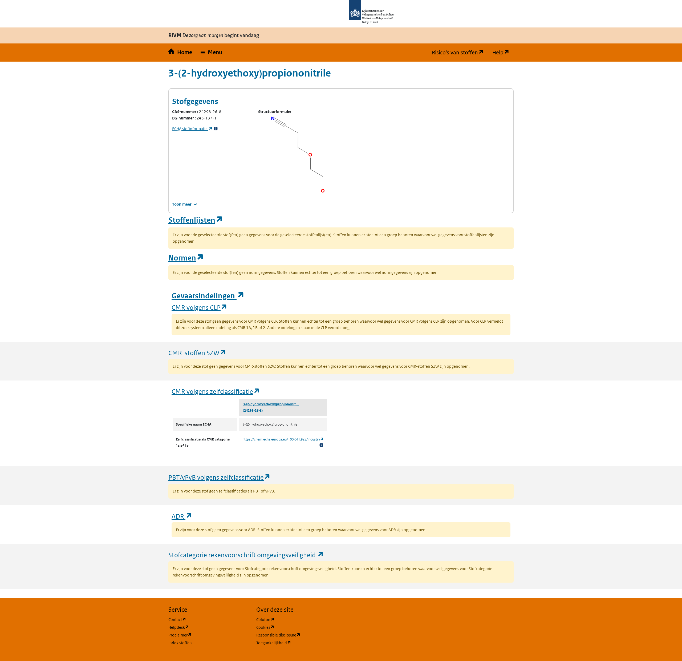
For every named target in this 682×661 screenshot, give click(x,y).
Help (503, 52)
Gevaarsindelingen (208, 296)
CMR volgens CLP (200, 307)
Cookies (290, 627)
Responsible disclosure (297, 635)
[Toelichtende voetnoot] (321, 445)
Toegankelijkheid (297, 642)
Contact (202, 619)
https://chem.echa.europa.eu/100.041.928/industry (283, 439)
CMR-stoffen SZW (197, 352)
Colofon (291, 619)
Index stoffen (180, 642)
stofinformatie (192, 128)
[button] (211, 52)
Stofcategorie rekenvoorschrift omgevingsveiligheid (246, 555)
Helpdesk (204, 627)
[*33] (215, 128)
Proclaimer (205, 635)
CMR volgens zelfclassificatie (216, 391)
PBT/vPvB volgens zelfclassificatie (219, 477)
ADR (182, 516)
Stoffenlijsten (195, 220)
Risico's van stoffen (460, 52)
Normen (186, 258)
